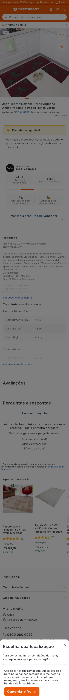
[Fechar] (65, 645)
